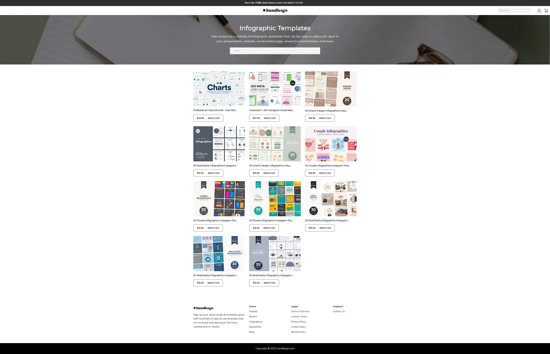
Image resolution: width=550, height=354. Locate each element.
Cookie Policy (298, 327)
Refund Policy (298, 332)
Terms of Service (300, 311)
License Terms (299, 316)
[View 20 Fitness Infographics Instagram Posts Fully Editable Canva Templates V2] (275, 198)
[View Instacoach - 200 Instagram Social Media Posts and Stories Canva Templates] (275, 88)
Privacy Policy (298, 322)
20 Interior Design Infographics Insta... (326, 110)
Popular (253, 311)
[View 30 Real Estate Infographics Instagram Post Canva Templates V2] (331, 198)
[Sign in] (539, 10)
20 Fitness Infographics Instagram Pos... (215, 220)
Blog (251, 332)
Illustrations (255, 327)
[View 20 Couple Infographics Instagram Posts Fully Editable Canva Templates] (331, 143)
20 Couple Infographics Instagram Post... (327, 165)
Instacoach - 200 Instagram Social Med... (271, 110)
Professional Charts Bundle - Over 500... (215, 110)
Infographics (255, 322)
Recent (253, 316)
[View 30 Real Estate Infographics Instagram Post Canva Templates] (219, 143)
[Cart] (546, 10)
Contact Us (339, 311)
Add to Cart (208, 118)
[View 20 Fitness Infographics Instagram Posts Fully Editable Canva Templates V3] (219, 198)
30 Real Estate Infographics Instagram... (215, 165)
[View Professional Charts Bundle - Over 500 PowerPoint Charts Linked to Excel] (219, 88)
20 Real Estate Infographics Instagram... (215, 275)
